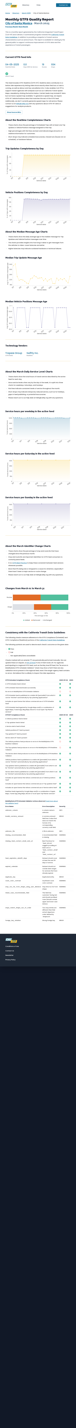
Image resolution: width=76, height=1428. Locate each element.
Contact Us (63, 5)
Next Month (23, 27)
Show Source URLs (14, 112)
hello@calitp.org (22, 104)
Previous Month (11, 27)
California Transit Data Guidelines (52, 640)
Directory (25, 5)
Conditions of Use (12, 946)
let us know (31, 663)
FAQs (38, 5)
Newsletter (9, 955)
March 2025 (26, 13)
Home (7, 13)
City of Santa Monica (18, 23)
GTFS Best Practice (20, 563)
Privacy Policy (10, 960)
